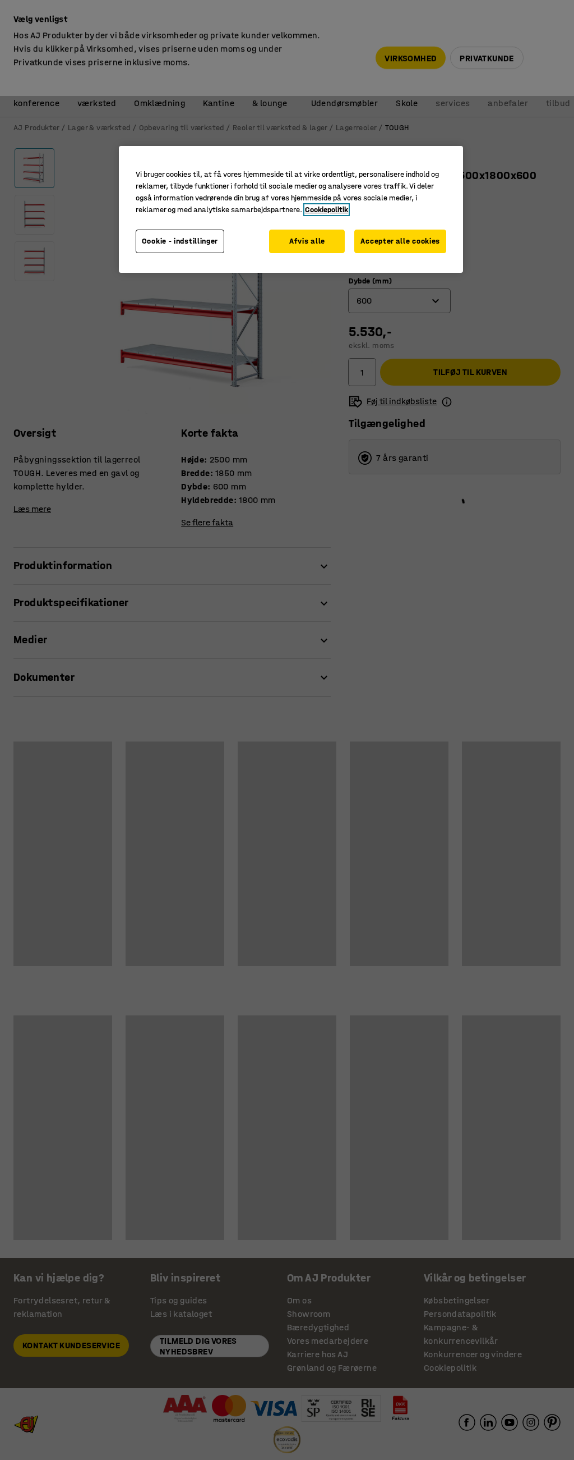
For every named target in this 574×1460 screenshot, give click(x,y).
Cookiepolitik (326, 209)
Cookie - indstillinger (180, 241)
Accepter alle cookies (400, 241)
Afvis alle (307, 241)
